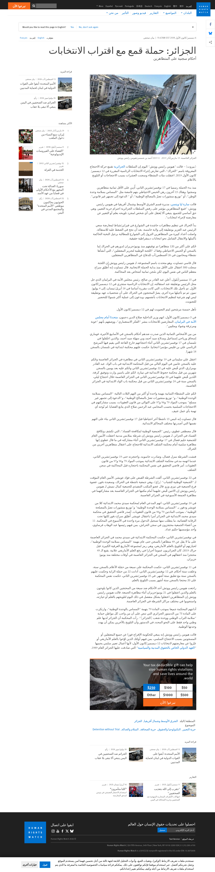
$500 (184, 694)
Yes (72, 26)
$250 (151, 687)
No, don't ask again (88, 26)
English (167, 6)
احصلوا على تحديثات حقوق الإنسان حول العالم (161, 824)
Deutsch (148, 6)
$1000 (168, 694)
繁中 (175, 6)
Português (129, 6)
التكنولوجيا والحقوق (169, 729)
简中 (182, 6)
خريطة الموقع (188, 839)
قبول (45, 864)
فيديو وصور (139, 13)
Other (151, 694)
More (99, 6)
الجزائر (138, 721)
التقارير (154, 13)
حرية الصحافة (148, 729)
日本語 (139, 6)
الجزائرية (119, 166)
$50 (184, 687)
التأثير (125, 13)
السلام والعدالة (130, 729)
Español (109, 6)
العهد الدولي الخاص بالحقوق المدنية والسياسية (166, 647)
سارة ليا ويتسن (180, 204)
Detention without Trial (106, 729)
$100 (168, 687)
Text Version (174, 839)
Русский (119, 6)
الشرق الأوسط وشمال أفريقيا (161, 721)
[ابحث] (33, 6)
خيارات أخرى (30, 864)
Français (158, 6)
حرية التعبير (189, 729)
